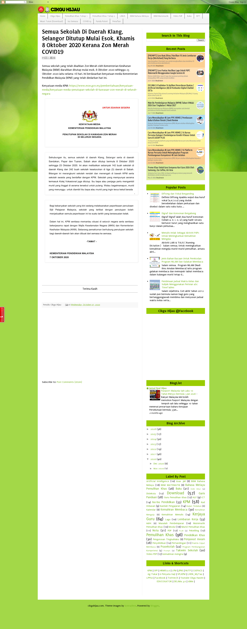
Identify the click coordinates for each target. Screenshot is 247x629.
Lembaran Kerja (188, 519)
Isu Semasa (73, 21)
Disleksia (151, 493)
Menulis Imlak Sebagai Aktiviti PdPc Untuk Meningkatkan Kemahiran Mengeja (180, 235)
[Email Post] (66, 304)
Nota (156, 530)
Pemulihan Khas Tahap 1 (76, 16)
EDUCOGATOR (164, 581)
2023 (153, 444)
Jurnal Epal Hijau (158, 388)
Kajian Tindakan (194, 506)
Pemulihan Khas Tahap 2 (103, 16)
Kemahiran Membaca (174, 509)
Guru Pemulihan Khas (175, 497)
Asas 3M (181, 481)
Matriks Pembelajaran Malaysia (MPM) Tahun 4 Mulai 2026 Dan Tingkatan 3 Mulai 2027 (171, 104)
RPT (198, 16)
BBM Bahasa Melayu (139, 16)
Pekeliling (194, 530)
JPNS (181, 570)
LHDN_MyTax (195, 574)
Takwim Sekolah (187, 550)
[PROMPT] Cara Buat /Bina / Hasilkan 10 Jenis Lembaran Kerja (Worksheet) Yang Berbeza (172, 56)
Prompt (167, 551)
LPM (174, 570)
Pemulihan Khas (160, 535)
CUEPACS (197, 570)
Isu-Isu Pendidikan (163, 502)
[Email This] (43, 57)
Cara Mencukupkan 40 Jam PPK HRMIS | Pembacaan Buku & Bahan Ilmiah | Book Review (170, 119)
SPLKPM (181, 574)
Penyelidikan (159, 543)
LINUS (122, 16)
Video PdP (177, 16)
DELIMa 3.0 (180, 581)
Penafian (116, 21)
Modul (172, 527)
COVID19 (87, 21)
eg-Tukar (153, 574)
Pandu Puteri (102, 21)
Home (42, 16)
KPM (186, 501)
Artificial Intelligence (157, 481)
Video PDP (151, 554)
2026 (153, 429)
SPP (156, 570)
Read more (160, 66)
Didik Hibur (196, 489)
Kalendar (151, 509)
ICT (203, 497)
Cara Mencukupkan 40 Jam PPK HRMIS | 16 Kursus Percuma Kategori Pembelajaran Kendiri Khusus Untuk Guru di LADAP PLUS (171, 135)
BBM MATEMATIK (170, 485)
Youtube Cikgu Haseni (192, 577)
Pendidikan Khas (194, 535)
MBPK (148, 523)
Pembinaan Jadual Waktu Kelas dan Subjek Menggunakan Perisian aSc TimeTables (180, 284)
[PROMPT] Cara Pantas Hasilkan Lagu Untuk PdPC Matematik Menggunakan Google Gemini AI (169, 71)
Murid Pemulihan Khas (193, 527)
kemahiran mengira (173, 554)
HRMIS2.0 (165, 570)
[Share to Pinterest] (54, 57)
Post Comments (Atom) (69, 382)
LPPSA (150, 577)
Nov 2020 (159, 468)
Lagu (167, 519)
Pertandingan (179, 543)
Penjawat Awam (194, 539)
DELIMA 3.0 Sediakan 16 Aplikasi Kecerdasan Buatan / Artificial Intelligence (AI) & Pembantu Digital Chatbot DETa (171, 88)
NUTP (188, 570)
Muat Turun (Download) (51, 21)
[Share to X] (48, 57)
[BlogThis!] (46, 57)
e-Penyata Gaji (167, 574)
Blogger (155, 605)
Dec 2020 (159, 463)
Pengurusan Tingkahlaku (166, 539)
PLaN (181, 531)
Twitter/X (173, 577)
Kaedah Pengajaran (170, 506)
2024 (153, 439)
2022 (153, 449)
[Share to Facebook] (51, 57)
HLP (195, 497)
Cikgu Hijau (55, 16)
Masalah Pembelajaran (171, 523)
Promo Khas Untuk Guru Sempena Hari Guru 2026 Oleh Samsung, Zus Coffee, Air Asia (171, 168)
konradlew (130, 605)
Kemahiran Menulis (172, 514)
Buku (189, 16)
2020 (153, 459)
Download (175, 493)
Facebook (160, 577)
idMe (190, 581)
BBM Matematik (161, 16)
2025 (153, 434)
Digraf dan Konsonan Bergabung (179, 213)
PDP (169, 530)
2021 (153, 454)
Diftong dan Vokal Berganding (178, 193)
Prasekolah (168, 546)
